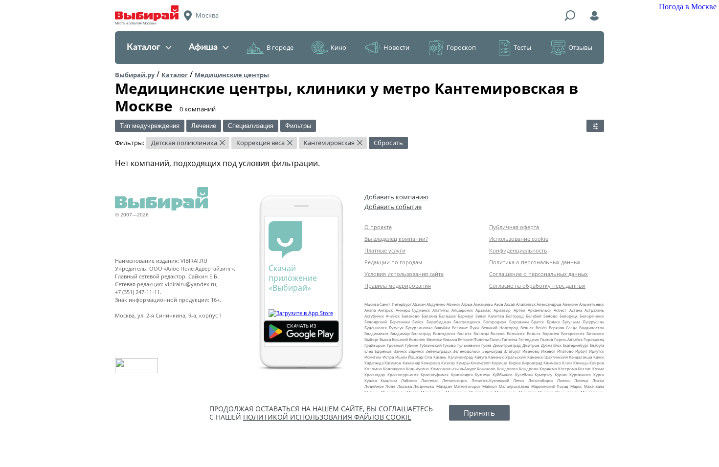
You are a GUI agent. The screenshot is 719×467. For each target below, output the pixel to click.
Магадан (444, 386)
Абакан (419, 304)
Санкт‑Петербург (395, 304)
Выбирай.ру (135, 74)
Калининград (460, 357)
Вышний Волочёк (408, 339)
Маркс (576, 386)
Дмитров (530, 345)
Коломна (373, 368)
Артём (519, 310)
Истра (388, 357)
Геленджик (528, 339)
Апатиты (440, 310)
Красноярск (462, 374)
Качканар (411, 362)
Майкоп (489, 386)
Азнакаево (483, 304)
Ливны (563, 380)
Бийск (418, 321)
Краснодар (374, 374)
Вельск (527, 327)
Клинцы (580, 362)
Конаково (486, 368)
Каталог (143, 47)
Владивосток (591, 327)
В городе (280, 47)
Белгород (515, 315)
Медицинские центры (232, 74)
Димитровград (507, 345)
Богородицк (494, 321)
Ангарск (385, 310)
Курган (561, 374)
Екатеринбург (575, 345)
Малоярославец (514, 386)
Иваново (530, 351)
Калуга (480, 357)
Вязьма (450, 339)
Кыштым (389, 380)
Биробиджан (439, 321)
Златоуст (512, 351)
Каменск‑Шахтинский (547, 357)
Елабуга (597, 345)
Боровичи (519, 321)
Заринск (416, 351)
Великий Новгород (499, 327)
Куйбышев (503, 374)
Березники (400, 321)
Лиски (598, 380)
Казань (440, 357)
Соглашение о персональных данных (538, 273)
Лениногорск (454, 380)
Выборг (371, 339)
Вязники (434, 339)
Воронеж (551, 333)
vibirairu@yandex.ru (190, 284)
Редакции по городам (393, 262)
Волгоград (421, 333)
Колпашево (394, 368)
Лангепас (429, 380)
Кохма (598, 368)
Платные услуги (384, 250)
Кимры (463, 362)
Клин (567, 362)
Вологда (481, 333)
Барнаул (465, 315)
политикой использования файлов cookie (327, 417)
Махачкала (594, 386)
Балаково (411, 315)
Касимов (392, 362)
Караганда (373, 362)
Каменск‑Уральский (507, 357)
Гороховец (594, 339)
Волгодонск (444, 333)
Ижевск (548, 351)
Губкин (411, 345)
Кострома (567, 368)
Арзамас (483, 310)
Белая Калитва (489, 315)
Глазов (546, 339)
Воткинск (595, 333)
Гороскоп (461, 47)
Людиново (423, 386)
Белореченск (592, 315)
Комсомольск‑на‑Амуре (453, 368)
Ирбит (581, 351)
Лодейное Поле (379, 386)
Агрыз (466, 304)
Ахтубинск (374, 315)
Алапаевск (526, 304)
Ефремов (383, 351)
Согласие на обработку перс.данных (537, 285)
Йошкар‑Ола (420, 357)
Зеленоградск (438, 351)
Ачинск (393, 315)
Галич (495, 339)
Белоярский (375, 321)
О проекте (378, 227)
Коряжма (548, 368)
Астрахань (594, 310)
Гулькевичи (468, 345)
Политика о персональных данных (535, 262)
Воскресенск (572, 333)
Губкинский (431, 345)
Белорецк (569, 315)
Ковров (596, 362)
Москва (371, 304)
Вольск (533, 333)
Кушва (370, 380)
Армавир (502, 310)
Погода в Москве (688, 6)
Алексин (570, 304)
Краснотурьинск (403, 374)
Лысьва (404, 386)
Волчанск (516, 333)
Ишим (401, 357)
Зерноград (492, 351)
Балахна (429, 315)
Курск (598, 374)
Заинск (400, 351)
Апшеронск (462, 310)
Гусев (486, 345)
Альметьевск (591, 304)
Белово (550, 315)
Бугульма (571, 321)
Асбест (560, 310)
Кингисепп (481, 362)
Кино (338, 47)
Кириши (499, 362)
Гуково (449, 345)
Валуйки (442, 327)
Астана (575, 310)
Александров (549, 304)
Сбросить (388, 142)
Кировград (532, 362)
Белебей (533, 315)
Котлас (584, 368)
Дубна (546, 345)
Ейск (557, 345)
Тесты (522, 47)
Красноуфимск (435, 374)
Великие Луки (465, 327)
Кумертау (543, 374)
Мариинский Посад (550, 386)
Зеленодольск (466, 351)
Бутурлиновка (418, 327)
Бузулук (396, 327)
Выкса (385, 339)
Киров (515, 362)
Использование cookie (518, 238)
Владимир (400, 333)
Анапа (370, 310)
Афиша (203, 47)
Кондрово (529, 368)
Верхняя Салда (563, 327)
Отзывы (580, 47)
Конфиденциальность (518, 250)
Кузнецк (482, 374)
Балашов (447, 315)
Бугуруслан (593, 321)
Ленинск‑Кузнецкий (490, 380)
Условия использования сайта (404, 273)
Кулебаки (524, 374)
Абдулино (436, 304)
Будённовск (375, 327)
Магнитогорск (467, 386)
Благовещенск (466, 321)
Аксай (509, 304)
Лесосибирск (540, 380)
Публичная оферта (514, 227)
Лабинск (409, 380)
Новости (396, 47)
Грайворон (374, 345)
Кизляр (448, 362)
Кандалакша (580, 357)
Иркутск (596, 351)
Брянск (553, 321)
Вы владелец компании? (396, 238)
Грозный (395, 345)
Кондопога (507, 368)
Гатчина (509, 339)
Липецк (581, 380)
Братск (537, 321)
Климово (552, 362)
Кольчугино (417, 368)
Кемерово (430, 362)
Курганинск (580, 374)
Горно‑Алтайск (568, 339)
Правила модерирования (397, 285)
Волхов (498, 333)
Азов (498, 304)
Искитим (372, 357)
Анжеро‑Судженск (413, 310)
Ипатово (565, 351)
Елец (368, 351)
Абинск (453, 304)
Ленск (518, 380)
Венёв (541, 327)
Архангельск (539, 310)
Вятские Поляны (473, 339)
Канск (598, 357)
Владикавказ (376, 333)
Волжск (464, 333)
